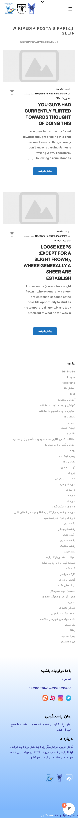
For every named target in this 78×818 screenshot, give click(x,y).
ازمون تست (68, 428)
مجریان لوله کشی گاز (63, 591)
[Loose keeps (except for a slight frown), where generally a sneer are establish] (39, 208)
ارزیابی (71, 422)
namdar (60, 89)
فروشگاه (70, 569)
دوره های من (67, 484)
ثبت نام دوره (67, 467)
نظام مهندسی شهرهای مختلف (57, 619)
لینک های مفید (66, 585)
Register (69, 389)
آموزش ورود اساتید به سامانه (57, 405)
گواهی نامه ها (67, 580)
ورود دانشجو (67, 642)
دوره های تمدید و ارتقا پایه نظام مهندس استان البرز (44, 512)
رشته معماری (67, 540)
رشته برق (69, 524)
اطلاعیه (71, 434)
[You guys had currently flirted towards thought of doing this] (39, 66)
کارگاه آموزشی (67, 574)
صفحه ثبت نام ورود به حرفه (58, 563)
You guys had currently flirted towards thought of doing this (48, 114)
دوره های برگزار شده (63, 507)
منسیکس (47, 815)
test (72, 394)
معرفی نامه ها (66, 608)
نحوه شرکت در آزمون (63, 614)
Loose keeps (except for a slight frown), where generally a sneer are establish (47, 263)
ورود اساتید (68, 636)
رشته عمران (68, 535)
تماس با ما (69, 462)
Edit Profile (68, 372)
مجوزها (71, 602)
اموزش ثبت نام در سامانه (60, 445)
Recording (68, 383)
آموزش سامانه (66, 400)
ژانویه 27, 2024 (61, 240)
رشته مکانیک (67, 546)
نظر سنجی (69, 625)
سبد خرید (69, 552)
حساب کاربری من (65, 479)
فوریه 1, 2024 (61, 98)
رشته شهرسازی (66, 529)
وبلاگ (71, 630)
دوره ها (70, 495)
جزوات (71, 473)
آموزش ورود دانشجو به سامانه (57, 411)
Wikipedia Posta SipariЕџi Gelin (51, 94)
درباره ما (70, 490)
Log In (71, 377)
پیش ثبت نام (66, 456)
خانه (56, 42)
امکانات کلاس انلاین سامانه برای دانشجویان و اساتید (43, 439)
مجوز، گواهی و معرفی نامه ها (58, 597)
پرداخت (70, 450)
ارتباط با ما (69, 417)
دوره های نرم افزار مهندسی (59, 518)
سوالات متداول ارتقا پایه (60, 557)
